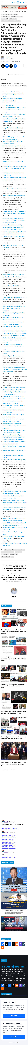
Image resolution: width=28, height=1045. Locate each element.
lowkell (8, 57)
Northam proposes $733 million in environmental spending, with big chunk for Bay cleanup (14, 426)
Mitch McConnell (6, 556)
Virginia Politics (16, 20)
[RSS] (2, 947)
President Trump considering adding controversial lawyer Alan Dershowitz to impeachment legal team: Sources (13, 227)
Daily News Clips (6, 16)
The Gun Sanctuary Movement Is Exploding (14, 459)
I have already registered (14, 1042)
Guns (21, 16)
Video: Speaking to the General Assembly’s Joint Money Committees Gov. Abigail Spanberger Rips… (13, 764)
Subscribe (14, 1015)
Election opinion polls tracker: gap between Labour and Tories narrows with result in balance (14, 110)
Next (10, 769)
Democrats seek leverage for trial (12, 146)
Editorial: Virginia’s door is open (11, 356)
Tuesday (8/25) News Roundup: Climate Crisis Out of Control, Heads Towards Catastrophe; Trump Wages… (13, 658)
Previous (5, 769)
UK (12, 556)
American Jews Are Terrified (10, 286)
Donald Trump (14, 16)
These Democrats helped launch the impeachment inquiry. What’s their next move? (13, 347)
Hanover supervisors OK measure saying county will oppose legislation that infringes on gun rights (15, 502)
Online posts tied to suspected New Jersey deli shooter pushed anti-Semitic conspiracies (14, 308)
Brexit (6, 549)
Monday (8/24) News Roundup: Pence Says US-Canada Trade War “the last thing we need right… (13, 685)
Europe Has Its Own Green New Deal (12, 128)
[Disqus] (14, 796)
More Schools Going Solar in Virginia (12, 435)
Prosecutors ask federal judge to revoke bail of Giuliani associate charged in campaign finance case (14, 168)
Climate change (5, 14)
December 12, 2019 (10, 58)
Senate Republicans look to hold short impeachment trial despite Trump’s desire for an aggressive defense (14, 220)
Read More (18, 980)
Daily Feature (14, 14)
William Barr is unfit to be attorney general (14, 189)
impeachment (5, 554)
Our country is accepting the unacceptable (14, 195)
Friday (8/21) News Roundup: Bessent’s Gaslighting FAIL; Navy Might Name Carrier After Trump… (13, 631)
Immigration (5, 18)
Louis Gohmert (13, 554)
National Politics (6, 20)
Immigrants (18, 552)
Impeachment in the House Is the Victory (14, 236)
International (12, 18)
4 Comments (14, 61)
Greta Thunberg (5, 552)
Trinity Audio (16, 74)
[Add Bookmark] (25, 65)
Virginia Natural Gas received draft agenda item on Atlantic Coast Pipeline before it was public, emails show (15, 369)
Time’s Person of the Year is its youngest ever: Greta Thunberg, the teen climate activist (13, 94)
